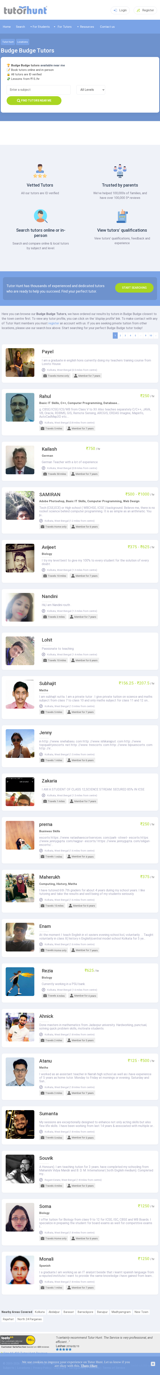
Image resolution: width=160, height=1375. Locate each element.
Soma (45, 1206)
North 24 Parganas (30, 1319)
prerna (45, 824)
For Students (41, 26)
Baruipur (102, 1312)
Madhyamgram (121, 1312)
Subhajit (47, 683)
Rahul (45, 396)
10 (150, 335)
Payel (47, 351)
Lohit (47, 640)
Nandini (50, 596)
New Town (141, 1312)
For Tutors (65, 26)
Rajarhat (8, 1319)
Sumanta (48, 1113)
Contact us (107, 26)
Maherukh (49, 877)
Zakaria (49, 781)
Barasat (69, 1312)
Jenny (45, 732)
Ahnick (46, 1016)
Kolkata (40, 1312)
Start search (134, 287)
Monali (46, 1259)
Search (20, 26)
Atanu (45, 1061)
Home (7, 26)
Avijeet (49, 547)
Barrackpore (85, 1312)
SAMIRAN (49, 494)
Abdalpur (54, 1312)
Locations (22, 42)
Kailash (49, 449)
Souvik (46, 1158)
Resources (87, 26)
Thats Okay (89, 1366)
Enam (45, 926)
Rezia (47, 971)
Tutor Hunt (8, 42)
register (53, 323)
